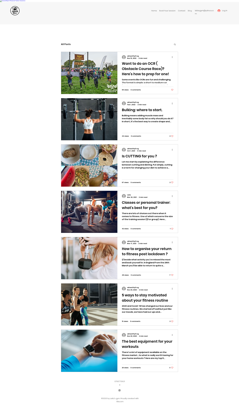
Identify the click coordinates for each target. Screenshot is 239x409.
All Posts (66, 44)
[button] (175, 44)
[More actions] (173, 57)
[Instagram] (119, 390)
